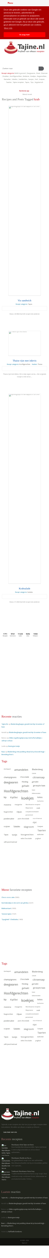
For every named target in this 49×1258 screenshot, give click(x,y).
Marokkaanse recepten (33, 804)
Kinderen (26, 76)
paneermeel (29, 815)
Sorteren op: (24, 91)
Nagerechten (41, 76)
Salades (14, 79)
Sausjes (31, 79)
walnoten (40, 834)
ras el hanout (37, 818)
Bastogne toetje (14, 746)
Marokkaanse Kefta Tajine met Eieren (22, 1145)
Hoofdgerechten (16, 76)
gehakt (25, 786)
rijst (35, 822)
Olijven (19, 812)
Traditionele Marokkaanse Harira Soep (22, 1171)
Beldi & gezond (20, 73)
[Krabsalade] (24, 488)
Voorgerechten (27, 835)
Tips (32, 82)
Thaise (40, 364)
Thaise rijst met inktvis (24, 360)
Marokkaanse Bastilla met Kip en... (21, 1158)
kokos (39, 797)
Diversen (44, 73)
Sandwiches (23, 79)
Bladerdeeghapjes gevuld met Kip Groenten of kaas (27, 732)
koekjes (27, 798)
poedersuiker (9, 819)
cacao (34, 773)
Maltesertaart (6, 908)
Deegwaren (31, 73)
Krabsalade (24, 588)
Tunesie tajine (6, 914)
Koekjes (33, 76)
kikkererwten (36, 793)
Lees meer (24, 319)
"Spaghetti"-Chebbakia (10, 919)
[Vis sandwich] (24, 200)
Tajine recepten (18, 82)
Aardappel (7, 769)
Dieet (38, 73)
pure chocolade (23, 819)
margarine (18, 805)
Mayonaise (29, 808)
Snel (36, 79)
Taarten (9, 82)
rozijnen (7, 826)
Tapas (27, 82)
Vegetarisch (39, 82)
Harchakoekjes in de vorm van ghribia (15, 903)
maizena (7, 805)
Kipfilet (14, 797)
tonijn (14, 835)
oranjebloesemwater (32, 812)
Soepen (41, 79)
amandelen (21, 769)
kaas (33, 790)
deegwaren (11, 782)
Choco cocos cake (8, 897)
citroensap (39, 777)
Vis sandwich (24, 300)
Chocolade (24, 777)
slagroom (29, 826)
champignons (10, 777)
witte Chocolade (26, 838)
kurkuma (40, 801)
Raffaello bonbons (15, 1232)
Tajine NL (5, 724)
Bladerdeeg (37, 769)
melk (38, 808)
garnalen (35, 782)
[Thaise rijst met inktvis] (24, 343)
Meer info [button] (8, 28)
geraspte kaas (39, 785)
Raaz (3, 752)
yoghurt (38, 838)
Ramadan (7, 79)
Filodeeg (25, 782)
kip (5, 797)
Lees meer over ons (10, 1132)
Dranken (6, 76)
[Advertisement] (20, 657)
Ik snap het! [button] (24, 35)
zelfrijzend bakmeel (10, 842)
